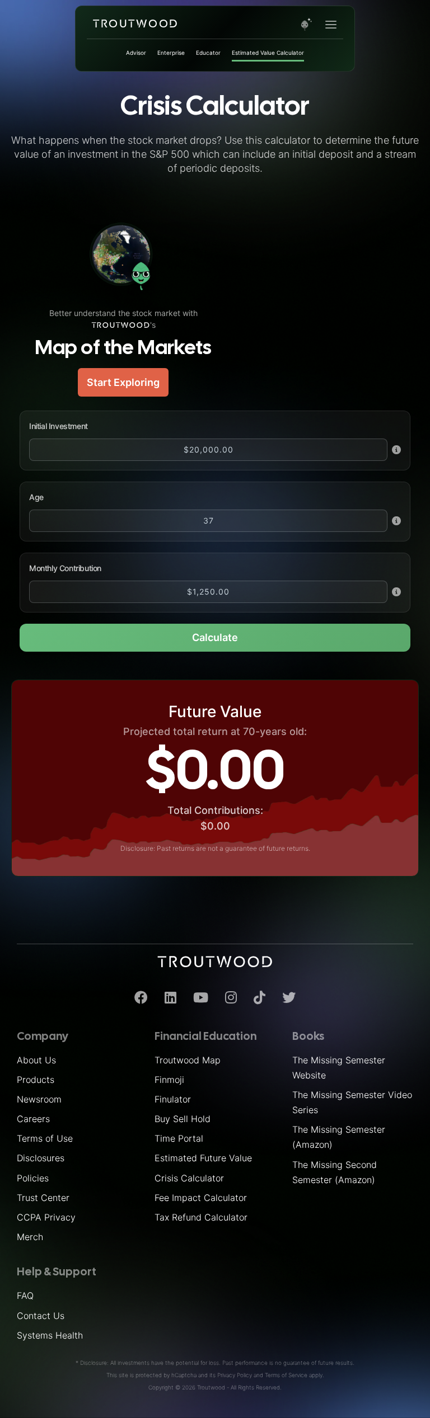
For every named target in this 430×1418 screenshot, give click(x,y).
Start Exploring (123, 382)
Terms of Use (45, 1138)
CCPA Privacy (46, 1217)
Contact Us (40, 1315)
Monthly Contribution (65, 568)
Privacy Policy (234, 1375)
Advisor (136, 52)
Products (35, 1079)
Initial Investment (58, 426)
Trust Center (43, 1197)
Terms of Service (286, 1375)
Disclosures (40, 1157)
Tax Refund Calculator (201, 1217)
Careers (33, 1118)
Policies (33, 1178)
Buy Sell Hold (183, 1118)
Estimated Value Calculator (268, 52)
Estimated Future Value (203, 1157)
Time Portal (179, 1138)
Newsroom (39, 1099)
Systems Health (50, 1335)
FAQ (25, 1295)
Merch (30, 1236)
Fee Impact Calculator (201, 1197)
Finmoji (169, 1079)
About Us (36, 1060)
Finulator (173, 1099)
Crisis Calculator (189, 1178)
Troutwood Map (188, 1060)
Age (36, 497)
